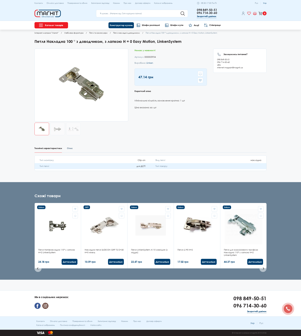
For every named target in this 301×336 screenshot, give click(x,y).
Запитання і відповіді (100, 3)
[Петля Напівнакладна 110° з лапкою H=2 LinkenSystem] (58, 235)
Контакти (38, 3)
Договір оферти (142, 3)
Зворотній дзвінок (206, 16)
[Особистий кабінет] (243, 13)
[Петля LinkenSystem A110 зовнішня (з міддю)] (150, 235)
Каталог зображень (163, 3)
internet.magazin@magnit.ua (230, 67)
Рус (256, 3)
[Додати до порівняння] (200, 73)
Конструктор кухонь (121, 25)
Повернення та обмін (77, 3)
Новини (116, 3)
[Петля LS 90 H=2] (197, 235)
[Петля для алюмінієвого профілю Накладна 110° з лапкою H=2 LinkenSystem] (243, 235)
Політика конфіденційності (72, 325)
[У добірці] (200, 80)
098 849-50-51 (207, 10)
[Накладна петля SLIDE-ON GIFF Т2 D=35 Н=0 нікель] (104, 235)
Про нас (127, 3)
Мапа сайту (95, 325)
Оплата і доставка (55, 3)
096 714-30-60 (207, 13)
